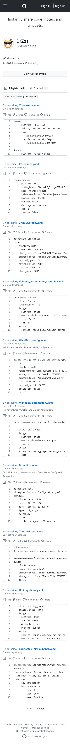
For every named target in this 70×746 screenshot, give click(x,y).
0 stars (48, 232)
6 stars (46, 482)
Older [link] (29, 708)
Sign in (46, 6)
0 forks (19, 114)
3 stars (46, 114)
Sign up (60, 6)
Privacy (18, 724)
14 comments (34, 173)
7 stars (46, 599)
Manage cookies (40, 727)
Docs (62, 724)
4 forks (19, 173)
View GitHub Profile (35, 73)
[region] (35, 138)
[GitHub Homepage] (24, 736)
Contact (25, 727)
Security (29, 724)
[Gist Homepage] (24, 6)
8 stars (49, 173)
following (32, 63)
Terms (8, 724)
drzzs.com (13, 58)
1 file (8, 114)
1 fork (18, 353)
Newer (40, 708)
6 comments (32, 482)
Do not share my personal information (35, 731)
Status (39, 724)
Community (51, 724)
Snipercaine (10, 105)
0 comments (33, 232)
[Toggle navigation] (5, 6)
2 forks (19, 541)
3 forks (19, 658)
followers (14, 63)
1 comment (33, 114)
